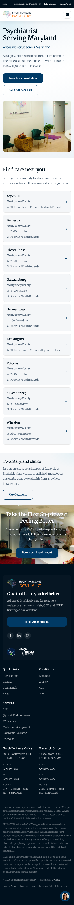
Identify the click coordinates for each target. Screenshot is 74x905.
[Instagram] (27, 635)
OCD (41, 687)
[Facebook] (10, 635)
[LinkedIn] (19, 635)
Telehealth (8, 739)
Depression (45, 675)
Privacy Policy (9, 886)
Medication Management (16, 727)
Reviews (7, 681)
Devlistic (56, 879)
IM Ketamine (10, 721)
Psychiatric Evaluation (15, 733)
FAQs (6, 693)
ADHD (42, 693)
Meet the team (10, 675)
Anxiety (43, 681)
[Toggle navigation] (67, 15)
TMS (5, 709)
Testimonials (10, 687)
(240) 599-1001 (10, 768)
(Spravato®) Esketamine (16, 715)
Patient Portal (65, 4)
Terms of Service (27, 886)
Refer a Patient (50, 4)
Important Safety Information (53, 886)
